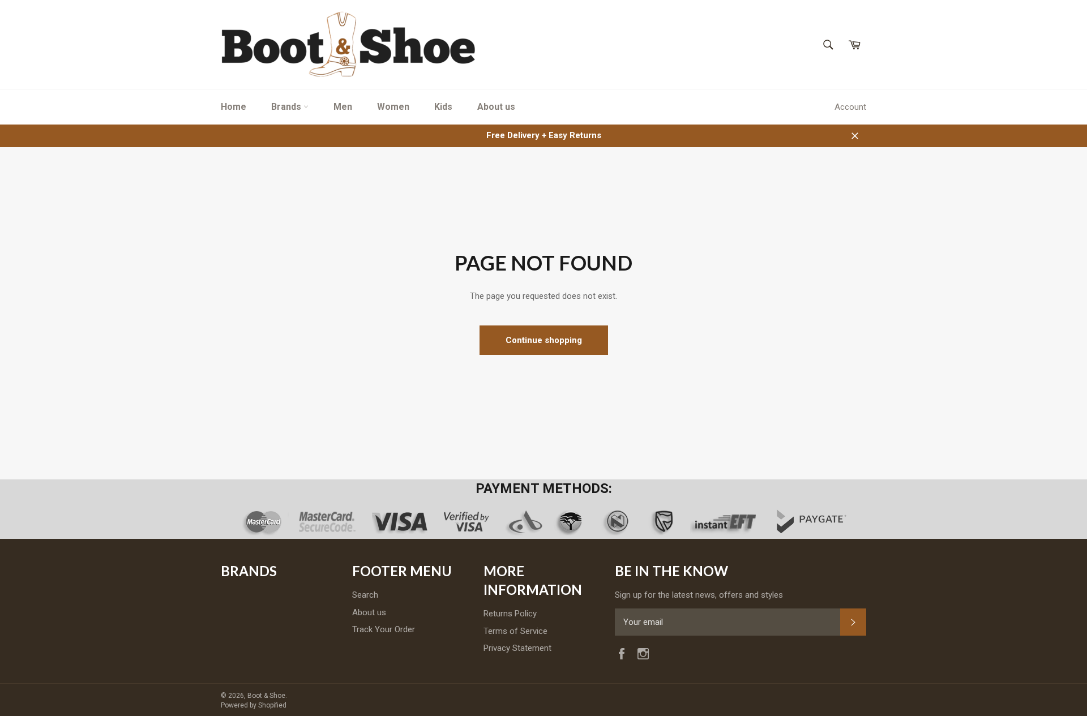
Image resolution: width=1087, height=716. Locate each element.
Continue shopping (544, 340)
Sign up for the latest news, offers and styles (699, 595)
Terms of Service (515, 631)
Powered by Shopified (253, 705)
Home (233, 106)
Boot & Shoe (266, 696)
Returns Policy (510, 613)
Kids (443, 106)
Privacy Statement (517, 648)
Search (365, 595)
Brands (287, 106)
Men (342, 106)
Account (850, 107)
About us (496, 106)
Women (393, 106)
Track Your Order (383, 629)
